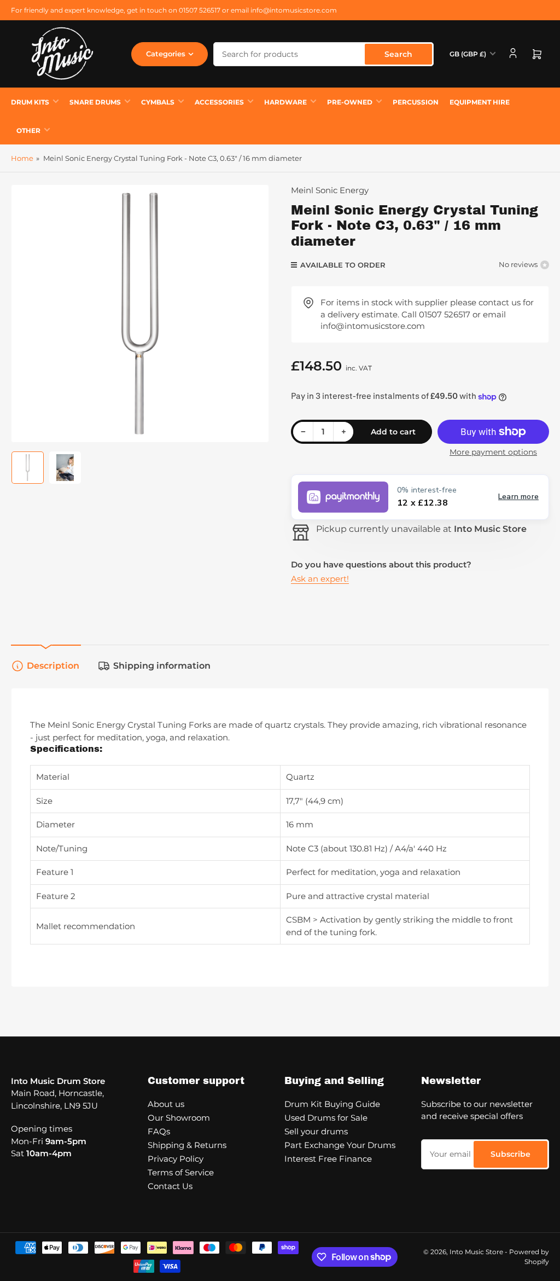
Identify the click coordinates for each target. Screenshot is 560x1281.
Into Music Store (476, 1252)
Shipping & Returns (187, 1145)
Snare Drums (95, 102)
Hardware (285, 102)
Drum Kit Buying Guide (332, 1104)
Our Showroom (179, 1117)
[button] (420, 497)
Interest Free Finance (328, 1159)
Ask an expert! (320, 578)
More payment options (493, 452)
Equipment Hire (480, 102)
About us (166, 1104)
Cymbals (157, 102)
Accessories (219, 102)
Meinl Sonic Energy (330, 190)
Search (398, 54)
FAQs (159, 1131)
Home (22, 158)
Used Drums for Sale (326, 1117)
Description (53, 665)
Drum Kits (30, 102)
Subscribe (510, 1154)
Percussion (416, 102)
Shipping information (162, 665)
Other (28, 130)
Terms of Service (181, 1172)
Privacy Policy (175, 1159)
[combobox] (323, 54)
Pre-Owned (349, 102)
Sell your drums (316, 1131)
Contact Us (170, 1186)
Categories (165, 53)
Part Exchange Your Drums (339, 1145)
